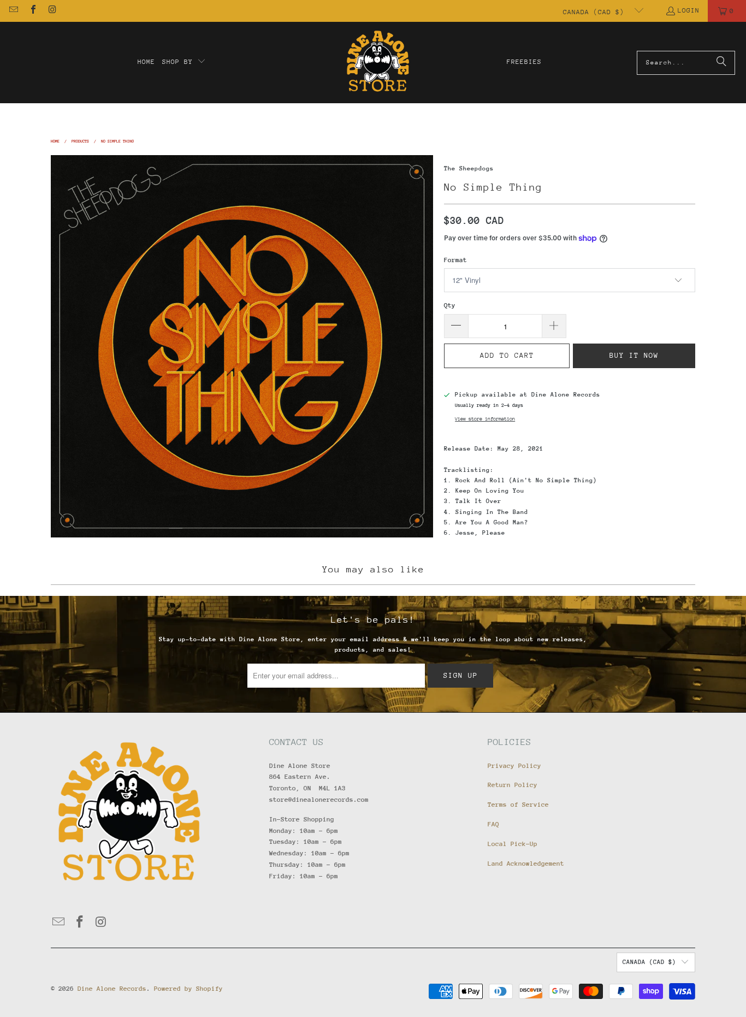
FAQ (493, 824)
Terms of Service (518, 804)
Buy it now (634, 355)
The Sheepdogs (469, 168)
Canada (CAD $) (596, 12)
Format (455, 260)
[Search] (721, 63)
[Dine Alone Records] (378, 62)
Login (689, 10)
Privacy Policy (514, 766)
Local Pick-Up (512, 844)
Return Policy (512, 785)
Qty (449, 305)
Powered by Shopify (188, 988)
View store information (485, 419)
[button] (184, 62)
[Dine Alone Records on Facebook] (32, 11)
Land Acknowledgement (526, 863)
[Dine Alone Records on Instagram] (52, 11)
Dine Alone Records (112, 988)
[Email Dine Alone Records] (13, 11)
